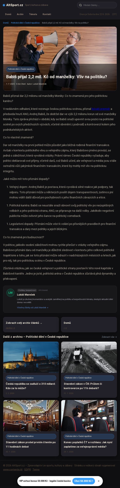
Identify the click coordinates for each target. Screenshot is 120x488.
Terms (36, 469)
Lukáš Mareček (26, 294)
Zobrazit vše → (109, 337)
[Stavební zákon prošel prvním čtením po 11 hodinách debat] (31, 428)
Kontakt (47, 14)
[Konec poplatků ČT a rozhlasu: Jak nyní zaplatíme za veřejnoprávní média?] (89, 428)
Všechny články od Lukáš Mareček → (32, 308)
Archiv (20, 14)
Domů (8, 14)
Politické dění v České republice (25, 23)
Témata (33, 14)
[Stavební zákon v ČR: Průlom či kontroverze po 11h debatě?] (89, 370)
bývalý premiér (101, 108)
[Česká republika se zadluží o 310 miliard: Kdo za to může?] (31, 370)
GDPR (27, 469)
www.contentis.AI (12, 469)
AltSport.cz (14, 5)
